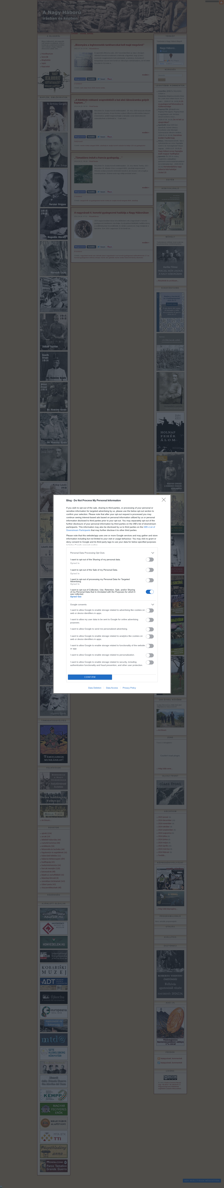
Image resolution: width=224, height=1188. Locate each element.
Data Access (112, 688)
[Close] (165, 501)
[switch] (150, 560)
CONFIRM (90, 677)
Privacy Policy (129, 688)
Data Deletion (94, 688)
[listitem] (112, 552)
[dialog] (112, 594)
